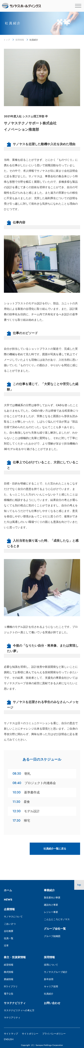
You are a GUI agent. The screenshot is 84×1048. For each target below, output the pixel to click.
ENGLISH (8, 1039)
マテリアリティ (12, 1017)
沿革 (6, 945)
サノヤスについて (13, 916)
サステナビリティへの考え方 (19, 1010)
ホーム (8, 890)
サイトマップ (11, 1033)
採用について (51, 965)
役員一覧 (8, 938)
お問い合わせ (52, 1003)
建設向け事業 (51, 905)
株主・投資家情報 (15, 957)
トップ (7, 39)
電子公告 (8, 994)
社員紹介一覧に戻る (55, 848)
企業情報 (9, 909)
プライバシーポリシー (54, 1033)
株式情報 (8, 972)
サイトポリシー (30, 1033)
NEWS (8, 900)
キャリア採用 (51, 986)
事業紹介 (49, 890)
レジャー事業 (51, 912)
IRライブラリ (11, 986)
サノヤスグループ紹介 (55, 972)
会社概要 (8, 931)
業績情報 (8, 979)
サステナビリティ (15, 1003)
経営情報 (8, 965)
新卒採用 (48, 979)
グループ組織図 (52, 936)
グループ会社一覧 (55, 929)
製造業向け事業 (52, 897)
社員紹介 (48, 994)
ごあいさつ (10, 924)
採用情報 (19, 39)
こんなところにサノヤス (57, 919)
